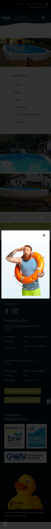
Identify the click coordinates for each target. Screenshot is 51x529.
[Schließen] (44, 235)
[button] (5, 524)
